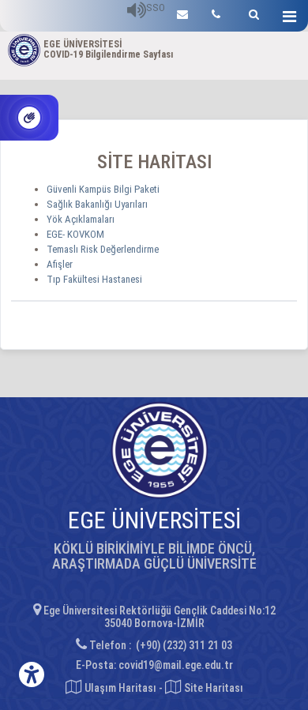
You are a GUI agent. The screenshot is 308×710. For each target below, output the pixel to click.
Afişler (60, 264)
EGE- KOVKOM (75, 234)
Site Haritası (212, 688)
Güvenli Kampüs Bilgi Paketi (103, 189)
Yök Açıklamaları (81, 219)
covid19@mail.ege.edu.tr (175, 665)
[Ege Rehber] (216, 12)
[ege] (182, 12)
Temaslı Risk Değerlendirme (103, 249)
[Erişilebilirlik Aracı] (31, 674)
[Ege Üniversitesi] (251, 12)
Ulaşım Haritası (119, 688)
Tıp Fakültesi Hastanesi (94, 279)
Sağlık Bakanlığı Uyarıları (97, 204)
